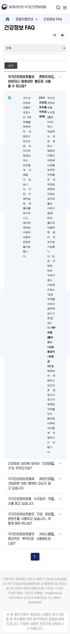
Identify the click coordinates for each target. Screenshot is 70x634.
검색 (10, 65)
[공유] (54, 35)
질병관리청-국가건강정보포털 (17, 7)
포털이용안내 (24, 19)
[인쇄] (62, 35)
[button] (60, 82)
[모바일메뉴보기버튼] (64, 7)
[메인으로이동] (7, 19)
